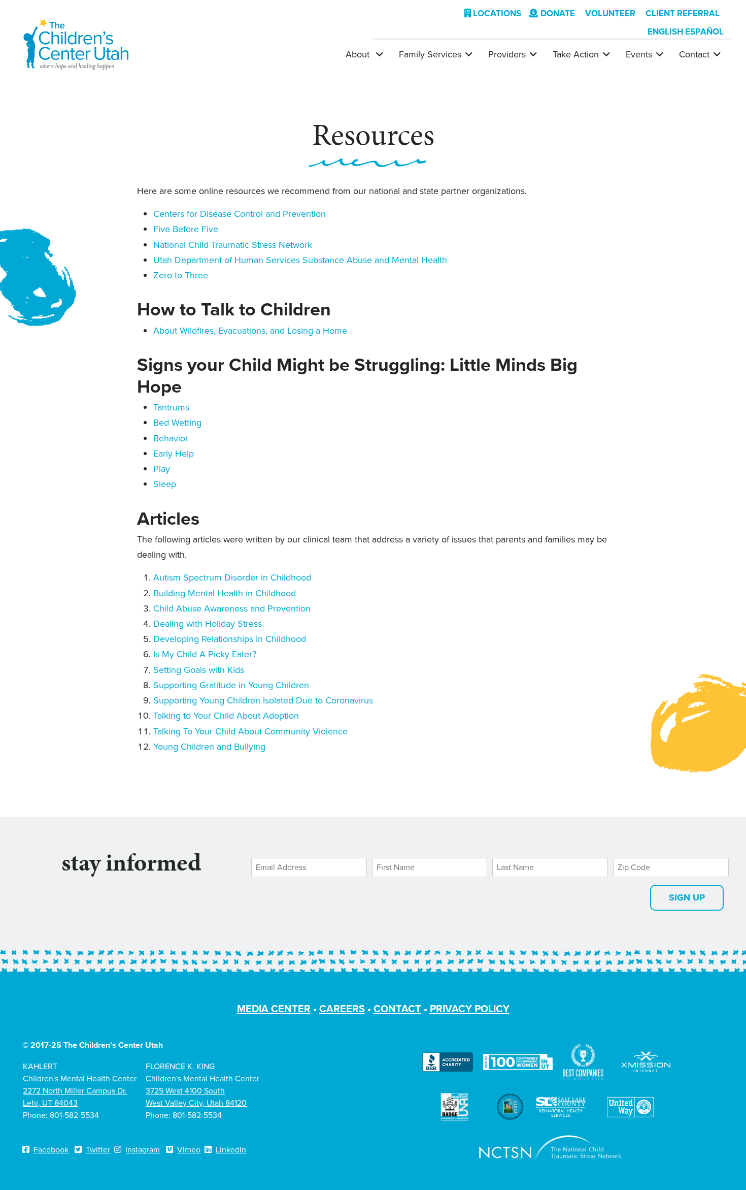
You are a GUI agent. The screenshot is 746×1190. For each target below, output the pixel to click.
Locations (496, 13)
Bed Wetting (177, 422)
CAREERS (342, 1008)
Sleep (164, 484)
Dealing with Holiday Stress (207, 623)
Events (639, 54)
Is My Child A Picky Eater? (204, 654)
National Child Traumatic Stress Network (232, 244)
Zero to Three (180, 275)
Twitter (98, 1149)
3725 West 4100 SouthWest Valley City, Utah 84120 (196, 1097)
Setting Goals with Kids (198, 670)
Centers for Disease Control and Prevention (239, 213)
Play (161, 468)
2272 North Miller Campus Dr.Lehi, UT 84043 (75, 1097)
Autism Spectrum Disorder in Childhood (232, 577)
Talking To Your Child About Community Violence (250, 731)
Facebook (51, 1149)
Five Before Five (185, 229)
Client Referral (683, 13)
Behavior (170, 438)
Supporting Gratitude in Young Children (231, 685)
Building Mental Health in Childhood (224, 593)
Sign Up (687, 897)
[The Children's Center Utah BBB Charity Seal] (447, 1061)
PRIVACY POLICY (470, 1008)
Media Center (274, 1008)
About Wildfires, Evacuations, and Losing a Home (250, 330)
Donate (557, 13)
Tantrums (171, 407)
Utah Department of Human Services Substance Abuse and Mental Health (300, 260)
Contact (694, 54)
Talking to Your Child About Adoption (226, 715)
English (665, 31)
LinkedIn (231, 1149)
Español (704, 31)
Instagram (142, 1149)
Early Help (173, 453)
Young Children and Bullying (209, 746)
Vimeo (188, 1149)
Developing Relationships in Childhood (229, 639)
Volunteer (610, 13)
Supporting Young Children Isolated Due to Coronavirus (263, 700)
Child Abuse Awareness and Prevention (232, 608)
